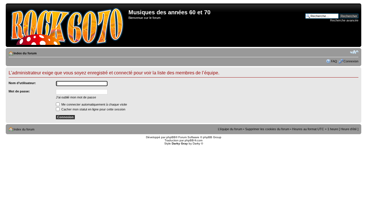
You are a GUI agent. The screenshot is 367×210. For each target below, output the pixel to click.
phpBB (170, 137)
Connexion (350, 61)
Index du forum (25, 53)
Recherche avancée (344, 20)
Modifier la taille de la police (354, 52)
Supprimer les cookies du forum (267, 129)
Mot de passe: (19, 91)
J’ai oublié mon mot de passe (76, 97)
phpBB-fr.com (193, 140)
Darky (196, 143)
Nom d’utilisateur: (22, 83)
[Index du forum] (67, 25)
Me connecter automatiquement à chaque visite (93, 104)
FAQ (334, 61)
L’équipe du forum (230, 129)
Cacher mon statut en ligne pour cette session (92, 109)
